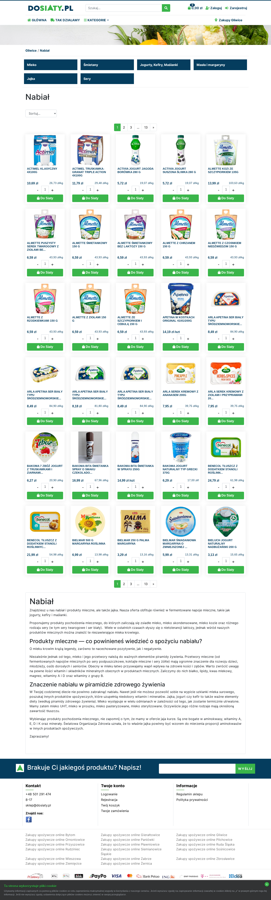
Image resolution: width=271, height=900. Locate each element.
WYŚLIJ (245, 769)
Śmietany (91, 65)
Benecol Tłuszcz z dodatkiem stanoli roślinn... (223, 469)
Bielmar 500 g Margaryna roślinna (88, 542)
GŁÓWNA (39, 20)
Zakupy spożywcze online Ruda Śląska (205, 844)
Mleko (32, 65)
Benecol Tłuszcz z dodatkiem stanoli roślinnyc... (42, 544)
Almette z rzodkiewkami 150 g (42, 319)
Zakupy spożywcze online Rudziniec (52, 849)
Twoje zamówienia (115, 811)
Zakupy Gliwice (230, 20)
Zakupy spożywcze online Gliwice (201, 835)
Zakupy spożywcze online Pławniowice (130, 844)
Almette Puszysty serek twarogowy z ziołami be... (43, 246)
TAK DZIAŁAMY (67, 20)
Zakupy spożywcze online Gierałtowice (130, 835)
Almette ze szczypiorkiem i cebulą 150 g (129, 321)
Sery (87, 79)
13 (146, 127)
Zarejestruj (238, 8)
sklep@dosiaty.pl (38, 805)
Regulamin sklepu (189, 794)
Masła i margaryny (211, 65)
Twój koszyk (110, 805)
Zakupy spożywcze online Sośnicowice (205, 849)
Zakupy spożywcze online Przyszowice (55, 844)
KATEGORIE (96, 20)
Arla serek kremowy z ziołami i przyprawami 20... (226, 395)
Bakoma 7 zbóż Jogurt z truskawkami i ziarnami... (45, 469)
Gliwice (31, 50)
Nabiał (44, 50)
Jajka (31, 79)
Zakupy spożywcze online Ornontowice (55, 840)
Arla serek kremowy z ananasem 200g (180, 393)
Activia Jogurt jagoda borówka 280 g (135, 170)
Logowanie (109, 794)
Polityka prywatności (192, 800)
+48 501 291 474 (38, 794)
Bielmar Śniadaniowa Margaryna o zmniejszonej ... (179, 544)
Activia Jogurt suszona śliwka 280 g (179, 170)
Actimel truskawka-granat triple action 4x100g (89, 172)
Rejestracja (109, 800)
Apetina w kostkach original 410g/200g (178, 319)
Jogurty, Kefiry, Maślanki (159, 65)
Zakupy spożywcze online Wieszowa (53, 859)
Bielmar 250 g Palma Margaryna (133, 542)
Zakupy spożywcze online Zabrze (126, 859)
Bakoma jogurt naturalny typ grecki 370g (180, 469)
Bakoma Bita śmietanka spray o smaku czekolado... (90, 469)
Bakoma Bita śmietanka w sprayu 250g (135, 467)
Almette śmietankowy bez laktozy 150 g (134, 244)
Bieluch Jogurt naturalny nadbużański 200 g (222, 544)
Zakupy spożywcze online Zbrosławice (205, 859)
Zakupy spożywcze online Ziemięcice (53, 863)
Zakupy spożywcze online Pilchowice (204, 840)
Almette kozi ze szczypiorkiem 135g (223, 170)
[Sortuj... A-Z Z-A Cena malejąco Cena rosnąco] (41, 113)
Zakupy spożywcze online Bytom (50, 835)
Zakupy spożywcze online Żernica (126, 863)
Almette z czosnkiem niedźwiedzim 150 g (224, 244)
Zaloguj (215, 8)
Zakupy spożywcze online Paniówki (127, 840)
